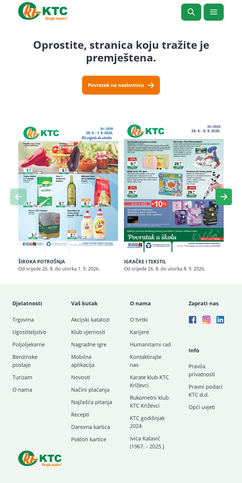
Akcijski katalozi (90, 319)
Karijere (139, 331)
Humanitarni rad (150, 344)
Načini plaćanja (90, 389)
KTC (43, 11)
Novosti (80, 377)
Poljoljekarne (28, 344)
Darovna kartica (90, 426)
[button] (223, 197)
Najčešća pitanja (91, 402)
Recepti (80, 414)
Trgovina (23, 319)
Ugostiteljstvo (29, 331)
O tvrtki (139, 319)
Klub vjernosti (88, 331)
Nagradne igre (89, 344)
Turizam (22, 377)
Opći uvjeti (202, 407)
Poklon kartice (88, 439)
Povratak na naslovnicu (116, 85)
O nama (22, 389)
